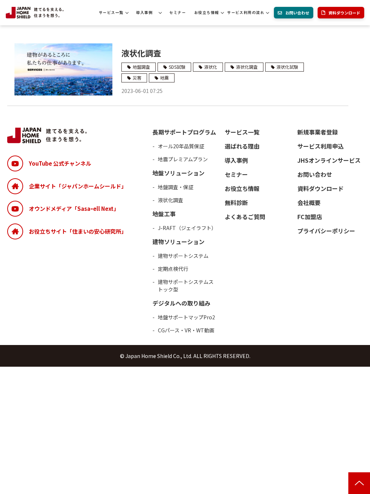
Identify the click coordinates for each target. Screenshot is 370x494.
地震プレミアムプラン (183, 159)
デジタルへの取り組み (181, 303)
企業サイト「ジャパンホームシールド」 (77, 186)
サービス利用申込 (320, 146)
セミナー (177, 12)
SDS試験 (177, 67)
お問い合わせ (297, 13)
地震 (164, 77)
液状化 (210, 67)
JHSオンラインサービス (329, 160)
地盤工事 (164, 213)
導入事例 (144, 12)
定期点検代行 (173, 268)
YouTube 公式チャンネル (60, 163)
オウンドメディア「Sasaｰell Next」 (74, 208)
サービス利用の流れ (245, 12)
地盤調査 (141, 67)
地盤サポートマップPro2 (186, 317)
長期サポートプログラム (184, 132)
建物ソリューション (178, 241)
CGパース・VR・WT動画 (186, 330)
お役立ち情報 (206, 12)
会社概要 (308, 202)
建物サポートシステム (183, 255)
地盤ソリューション (178, 173)
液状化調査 (141, 53)
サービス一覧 (111, 12)
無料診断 (236, 202)
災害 (137, 77)
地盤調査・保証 (175, 187)
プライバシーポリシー (326, 230)
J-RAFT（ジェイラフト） (187, 227)
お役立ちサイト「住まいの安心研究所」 (77, 231)
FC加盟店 (309, 216)
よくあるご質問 (245, 216)
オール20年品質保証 (181, 146)
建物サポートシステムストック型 (186, 285)
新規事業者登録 (317, 132)
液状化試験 (287, 67)
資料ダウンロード (344, 13)
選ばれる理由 (242, 146)
